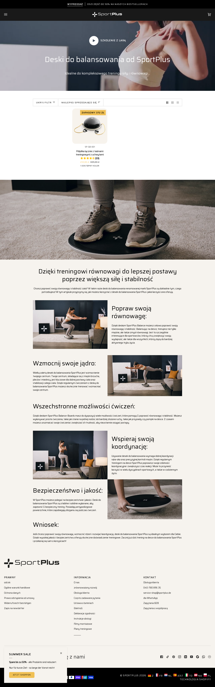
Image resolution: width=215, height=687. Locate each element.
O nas (76, 582)
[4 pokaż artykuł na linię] (178, 102)
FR (160, 676)
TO (190, 676)
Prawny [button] (10, 577)
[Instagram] (179, 656)
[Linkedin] (185, 656)
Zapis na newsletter (14, 608)
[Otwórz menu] (9, 15)
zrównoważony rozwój (85, 587)
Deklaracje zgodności (84, 613)
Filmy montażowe (83, 624)
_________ (77, 634)
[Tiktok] (167, 656)
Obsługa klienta (81, 593)
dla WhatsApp (150, 598)
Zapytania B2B (151, 603)
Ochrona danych (12, 593)
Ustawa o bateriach (83, 603)
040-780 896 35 (152, 587)
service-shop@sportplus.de (157, 593)
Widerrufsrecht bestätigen (17, 603)
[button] (89, 158)
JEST (180, 676)
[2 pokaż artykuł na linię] (167, 102)
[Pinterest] (173, 656)
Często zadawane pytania (87, 598)
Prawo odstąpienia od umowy (19, 598)
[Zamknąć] (62, 651)
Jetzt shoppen (22, 674)
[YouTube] (191, 656)
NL (169, 676)
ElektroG (78, 608)
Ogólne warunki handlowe (17, 587)
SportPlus (131, 675)
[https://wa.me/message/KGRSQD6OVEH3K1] (203, 656)
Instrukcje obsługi (82, 618)
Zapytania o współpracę (155, 608)
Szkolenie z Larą (113, 40)
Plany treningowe (83, 629)
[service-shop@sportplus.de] (209, 656)
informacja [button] (82, 577)
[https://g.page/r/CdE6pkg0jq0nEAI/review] (197, 656)
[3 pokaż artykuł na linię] (172, 102)
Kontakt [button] (149, 577)
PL (209, 676)
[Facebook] (161, 656)
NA (199, 676)
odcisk (7, 582)
